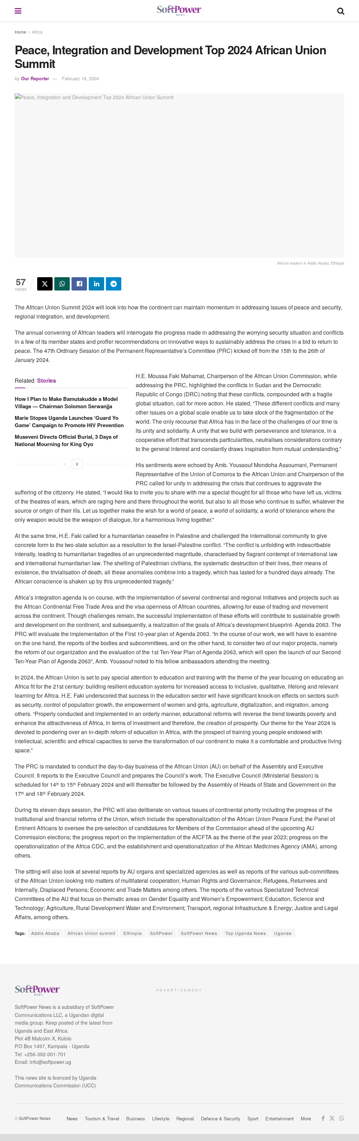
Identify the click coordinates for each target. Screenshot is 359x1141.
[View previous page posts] (64, 464)
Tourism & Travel (102, 1118)
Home (20, 32)
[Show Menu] (18, 10)
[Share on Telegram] (113, 284)
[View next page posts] (77, 464)
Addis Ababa (45, 933)
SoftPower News (199, 933)
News (72, 1118)
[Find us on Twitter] (332, 1118)
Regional (185, 1118)
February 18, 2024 (80, 78)
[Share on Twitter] (45, 284)
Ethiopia (132, 933)
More (306, 1118)
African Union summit (91, 933)
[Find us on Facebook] (323, 1118)
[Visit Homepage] (179, 10)
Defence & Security (221, 1118)
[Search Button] (340, 10)
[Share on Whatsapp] (62, 284)
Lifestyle (160, 1118)
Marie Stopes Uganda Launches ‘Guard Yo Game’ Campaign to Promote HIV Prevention (69, 421)
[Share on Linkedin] (96, 284)
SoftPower (161, 933)
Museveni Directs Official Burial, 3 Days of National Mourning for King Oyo (66, 440)
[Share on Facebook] (79, 284)
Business (135, 1118)
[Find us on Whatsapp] (341, 1118)
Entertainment (279, 1118)
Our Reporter (35, 78)
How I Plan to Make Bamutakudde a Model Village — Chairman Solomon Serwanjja (66, 402)
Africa (37, 32)
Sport (253, 1118)
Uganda (283, 933)
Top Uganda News (245, 933)
